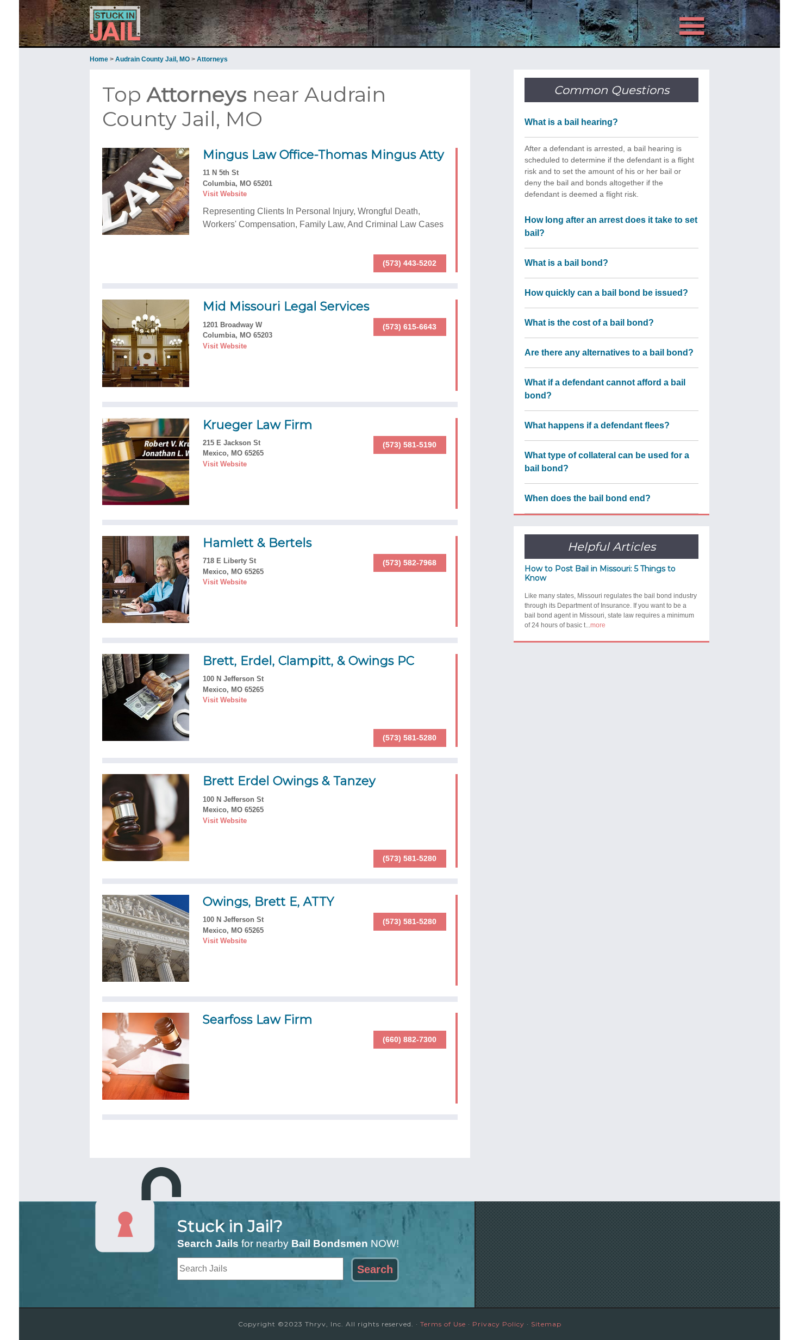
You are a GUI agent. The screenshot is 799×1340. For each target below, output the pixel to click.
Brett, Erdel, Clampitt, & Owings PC (308, 660)
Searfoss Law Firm (258, 1019)
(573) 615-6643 (409, 326)
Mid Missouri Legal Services (286, 306)
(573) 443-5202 (409, 263)
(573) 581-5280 (409, 737)
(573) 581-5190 (409, 444)
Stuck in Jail (187, 23)
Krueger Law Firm (258, 424)
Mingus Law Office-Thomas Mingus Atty (323, 154)
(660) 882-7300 (409, 1039)
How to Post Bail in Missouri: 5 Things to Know (600, 573)
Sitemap (546, 1324)
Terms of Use (443, 1324)
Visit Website (225, 194)
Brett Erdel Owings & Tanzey (289, 781)
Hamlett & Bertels (257, 542)
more (598, 625)
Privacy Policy (498, 1324)
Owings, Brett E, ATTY (268, 901)
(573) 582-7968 (409, 562)
